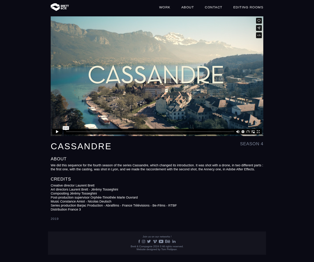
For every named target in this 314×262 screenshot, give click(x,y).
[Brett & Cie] (60, 7)
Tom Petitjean (169, 249)
